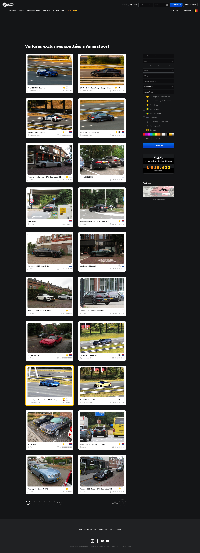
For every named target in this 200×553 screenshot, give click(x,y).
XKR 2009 (89, 177)
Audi (29, 221)
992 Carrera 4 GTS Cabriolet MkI (47, 177)
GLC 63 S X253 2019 (101, 221)
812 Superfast (91, 355)
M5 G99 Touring (38, 88)
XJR (34, 444)
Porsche (31, 177)
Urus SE (93, 266)
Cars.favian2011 (87, 358)
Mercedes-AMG (86, 221)
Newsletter (115, 530)
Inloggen (187, 11)
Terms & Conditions (100, 547)
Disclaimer (126, 547)
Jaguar (82, 177)
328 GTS (36, 355)
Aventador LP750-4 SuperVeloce (51, 400)
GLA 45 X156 (45, 311)
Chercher (177, 5)
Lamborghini (85, 266)
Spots (135, 5)
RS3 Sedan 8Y (89, 400)
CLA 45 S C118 (46, 266)
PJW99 (32, 447)
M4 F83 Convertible (93, 132)
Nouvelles (124, 5)
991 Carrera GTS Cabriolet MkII (99, 489)
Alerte (175, 11)
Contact (103, 530)
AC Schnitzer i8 (38, 132)
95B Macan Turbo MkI (95, 311)
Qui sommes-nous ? (87, 530)
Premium (73, 11)
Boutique (46, 11)
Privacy (115, 547)
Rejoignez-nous (33, 11)
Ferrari (30, 355)
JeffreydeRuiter (35, 91)
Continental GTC (41, 489)
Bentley (31, 489)
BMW (30, 88)
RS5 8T (35, 221)
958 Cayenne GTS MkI (96, 444)
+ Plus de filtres (190, 5)
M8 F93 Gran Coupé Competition (98, 88)
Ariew (32, 180)
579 (58, 503)
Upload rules (58, 11)
